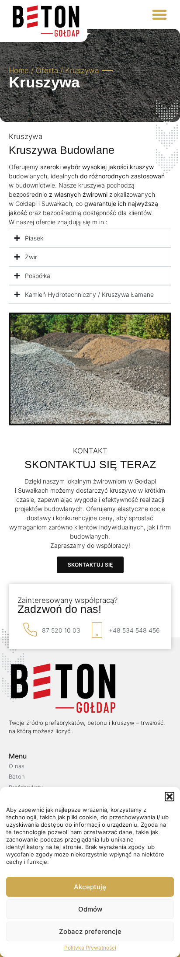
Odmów (90, 909)
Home (19, 70)
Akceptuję (90, 887)
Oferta (47, 70)
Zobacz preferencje (90, 931)
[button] (169, 796)
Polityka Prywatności (90, 947)
